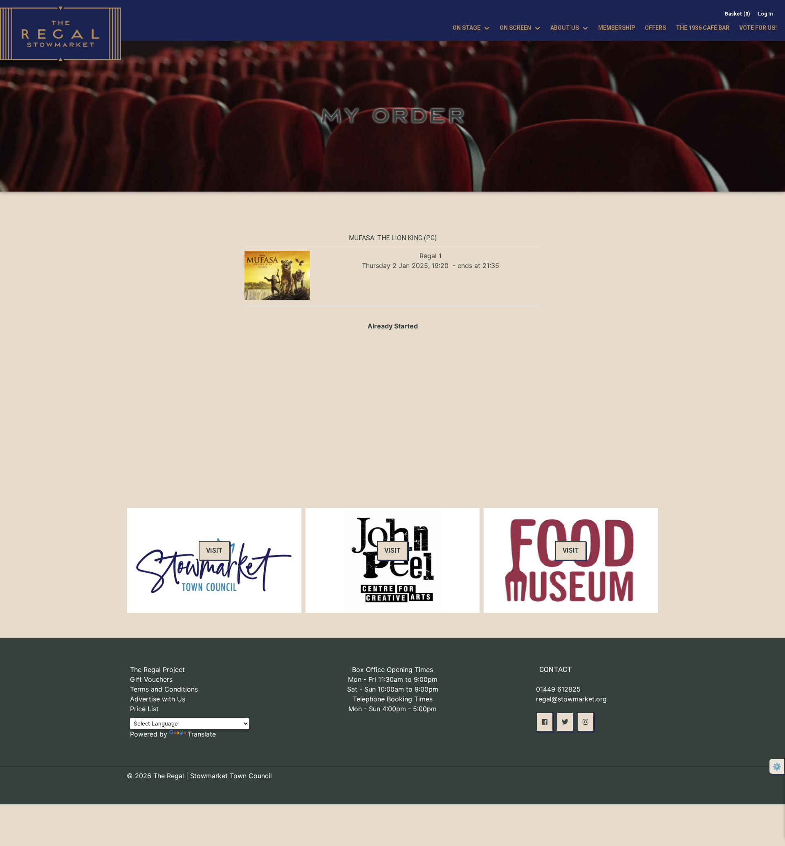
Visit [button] (214, 550)
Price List (144, 709)
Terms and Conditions (164, 689)
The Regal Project (157, 669)
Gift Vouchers (151, 679)
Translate (202, 734)
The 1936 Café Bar (702, 28)
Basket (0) (737, 14)
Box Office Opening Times (392, 669)
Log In (765, 14)
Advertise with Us (157, 699)
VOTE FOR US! (758, 28)
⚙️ (776, 766)
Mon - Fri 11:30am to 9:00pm (392, 679)
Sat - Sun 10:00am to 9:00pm (392, 689)
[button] (544, 722)
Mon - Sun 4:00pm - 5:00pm (392, 709)
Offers (655, 28)
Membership (616, 28)
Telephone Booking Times (393, 699)
